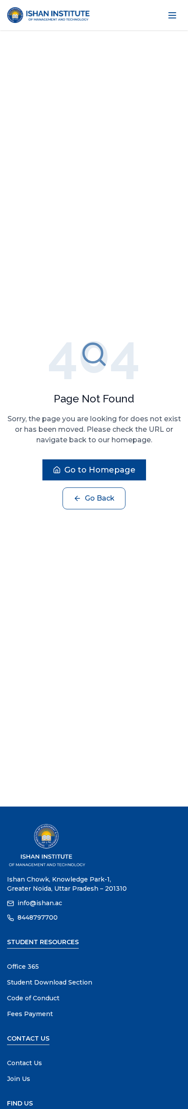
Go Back (100, 498)
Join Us (18, 1079)
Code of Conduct (33, 998)
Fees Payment (30, 1014)
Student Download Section (49, 982)
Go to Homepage (100, 470)
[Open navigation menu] (172, 15)
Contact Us (24, 1063)
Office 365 (23, 966)
